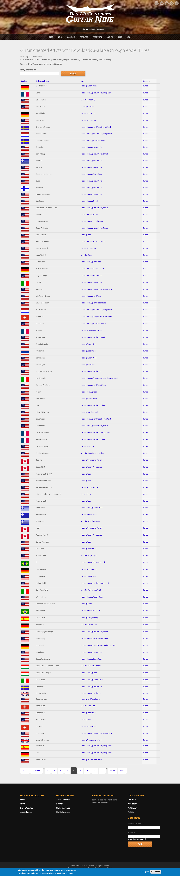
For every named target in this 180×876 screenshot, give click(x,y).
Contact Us (132, 800)
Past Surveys (133, 808)
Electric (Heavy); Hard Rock (91, 262)
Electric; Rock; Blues (88, 120)
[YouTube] (166, 3)
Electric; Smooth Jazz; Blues (91, 760)
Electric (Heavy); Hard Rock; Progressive (95, 432)
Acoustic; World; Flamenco (91, 666)
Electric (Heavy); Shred (89, 201)
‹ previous (36, 770)
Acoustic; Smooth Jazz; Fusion (92, 453)
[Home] (90, 13)
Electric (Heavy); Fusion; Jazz (91, 508)
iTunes (145, 81)
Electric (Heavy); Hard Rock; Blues (93, 242)
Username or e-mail (136, 824)
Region (24, 81)
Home (50, 37)
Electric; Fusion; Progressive (91, 467)
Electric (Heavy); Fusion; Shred (92, 680)
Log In (129, 37)
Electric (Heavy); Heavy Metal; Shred (94, 154)
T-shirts (131, 812)
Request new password (137, 839)
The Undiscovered (63, 812)
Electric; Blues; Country (89, 618)
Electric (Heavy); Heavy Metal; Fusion (94, 228)
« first (25, 770)
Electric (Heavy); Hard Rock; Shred (93, 303)
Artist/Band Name (42, 81)
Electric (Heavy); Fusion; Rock (91, 597)
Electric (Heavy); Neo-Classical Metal (94, 638)
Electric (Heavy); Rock (89, 392)
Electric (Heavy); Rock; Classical (92, 269)
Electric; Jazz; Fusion (88, 351)
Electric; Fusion (86, 604)
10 (87, 770)
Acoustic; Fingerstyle (88, 100)
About (22, 804)
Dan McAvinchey (26, 808)
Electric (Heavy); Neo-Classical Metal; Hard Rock (99, 645)
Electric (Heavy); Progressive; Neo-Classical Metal (99, 378)
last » (122, 770)
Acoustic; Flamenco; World (91, 590)
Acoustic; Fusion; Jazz (89, 625)
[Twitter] (161, 3)
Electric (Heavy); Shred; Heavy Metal (94, 208)
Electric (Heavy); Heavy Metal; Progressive (96, 93)
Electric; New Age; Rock (89, 412)
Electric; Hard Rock (88, 107)
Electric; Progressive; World (91, 740)
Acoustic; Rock (86, 255)
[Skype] (171, 3)
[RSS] (176, 3)
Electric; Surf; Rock (88, 113)
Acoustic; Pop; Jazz (88, 706)
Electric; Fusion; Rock (88, 86)
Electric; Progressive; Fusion (91, 330)
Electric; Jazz (86, 720)
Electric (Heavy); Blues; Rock (91, 174)
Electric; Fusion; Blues (89, 399)
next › (112, 770)
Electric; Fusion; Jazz (88, 344)
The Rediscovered (63, 808)
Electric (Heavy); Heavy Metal (91, 147)
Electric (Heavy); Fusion (89, 514)
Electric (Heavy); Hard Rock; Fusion (93, 324)
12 (102, 770)
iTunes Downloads (63, 800)
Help (120, 37)
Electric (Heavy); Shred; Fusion (92, 221)
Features (84, 37)
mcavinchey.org (26, 812)
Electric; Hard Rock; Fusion (90, 699)
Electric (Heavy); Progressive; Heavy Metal (96, 317)
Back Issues (132, 804)
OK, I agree (145, 872)
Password (132, 833)
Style (82, 81)
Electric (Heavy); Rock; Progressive (94, 562)
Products (97, 37)
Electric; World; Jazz (88, 576)
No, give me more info (65, 873)
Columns (71, 37)
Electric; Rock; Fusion (88, 549)
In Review (59, 804)
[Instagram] (156, 3)
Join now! (104, 802)
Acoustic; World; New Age (90, 521)
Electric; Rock (86, 235)
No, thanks (155, 872)
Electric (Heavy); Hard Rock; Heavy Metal (96, 127)
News (60, 37)
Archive (110, 37)
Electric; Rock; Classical (89, 487)
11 (95, 770)
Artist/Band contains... (28, 70)
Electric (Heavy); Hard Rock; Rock (93, 141)
